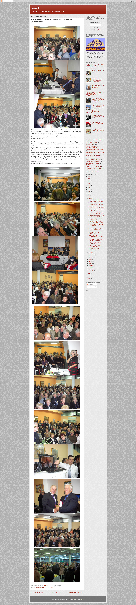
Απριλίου (91, 265)
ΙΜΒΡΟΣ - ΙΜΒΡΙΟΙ (90, 144)
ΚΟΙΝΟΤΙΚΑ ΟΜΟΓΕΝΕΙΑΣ (92, 147)
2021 (89, 181)
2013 (89, 196)
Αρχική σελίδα (56, 592)
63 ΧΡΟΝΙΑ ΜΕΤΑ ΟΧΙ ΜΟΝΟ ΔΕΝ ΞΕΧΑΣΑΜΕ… (98, 123)
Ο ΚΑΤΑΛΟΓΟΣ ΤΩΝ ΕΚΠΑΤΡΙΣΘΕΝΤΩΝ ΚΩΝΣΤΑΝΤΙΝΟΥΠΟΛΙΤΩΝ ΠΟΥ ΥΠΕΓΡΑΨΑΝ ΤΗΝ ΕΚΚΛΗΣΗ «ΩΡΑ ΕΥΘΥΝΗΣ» (95, 94)
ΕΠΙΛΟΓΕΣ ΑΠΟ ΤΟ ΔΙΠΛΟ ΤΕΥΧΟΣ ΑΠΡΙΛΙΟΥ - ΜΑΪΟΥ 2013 (95, 229)
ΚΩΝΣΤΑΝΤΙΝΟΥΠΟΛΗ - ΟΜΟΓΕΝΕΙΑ (94, 149)
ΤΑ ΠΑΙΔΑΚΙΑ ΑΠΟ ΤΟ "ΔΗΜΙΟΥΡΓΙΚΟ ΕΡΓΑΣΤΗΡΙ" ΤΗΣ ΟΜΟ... (95, 236)
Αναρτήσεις (90, 284)
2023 (89, 178)
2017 (89, 189)
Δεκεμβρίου (91, 198)
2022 (89, 180)
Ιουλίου (90, 259)
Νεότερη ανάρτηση (37, 592)
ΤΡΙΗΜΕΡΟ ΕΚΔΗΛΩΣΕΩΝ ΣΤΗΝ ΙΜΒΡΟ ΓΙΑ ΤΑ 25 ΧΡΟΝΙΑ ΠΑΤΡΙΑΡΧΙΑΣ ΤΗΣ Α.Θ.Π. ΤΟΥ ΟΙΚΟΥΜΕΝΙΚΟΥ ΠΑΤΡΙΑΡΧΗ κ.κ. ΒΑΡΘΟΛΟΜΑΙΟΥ (95, 109)
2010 (89, 276)
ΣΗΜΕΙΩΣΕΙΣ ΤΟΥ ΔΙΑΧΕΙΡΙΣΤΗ (93, 166)
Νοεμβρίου (91, 252)
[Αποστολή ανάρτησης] (52, 585)
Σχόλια (89, 286)
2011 (89, 275)
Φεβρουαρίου (92, 269)
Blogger (82, 599)
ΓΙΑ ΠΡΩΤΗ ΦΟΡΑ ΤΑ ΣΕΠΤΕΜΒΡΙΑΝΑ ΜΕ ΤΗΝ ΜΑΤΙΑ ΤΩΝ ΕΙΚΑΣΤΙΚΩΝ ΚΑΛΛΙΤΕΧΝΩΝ (98, 80)
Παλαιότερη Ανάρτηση (76, 592)
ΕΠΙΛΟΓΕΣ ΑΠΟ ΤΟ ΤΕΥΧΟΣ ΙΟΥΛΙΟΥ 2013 (95, 243)
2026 (89, 176)
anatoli (35, 8)
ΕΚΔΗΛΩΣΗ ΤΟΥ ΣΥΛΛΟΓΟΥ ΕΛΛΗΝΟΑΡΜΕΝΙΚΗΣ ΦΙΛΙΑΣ (95, 222)
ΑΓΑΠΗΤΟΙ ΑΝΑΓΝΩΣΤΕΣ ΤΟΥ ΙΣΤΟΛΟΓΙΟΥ (95, 249)
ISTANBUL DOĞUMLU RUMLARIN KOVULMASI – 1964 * (98, 116)
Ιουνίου (90, 261)
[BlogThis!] (56, 585)
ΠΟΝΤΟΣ (88, 164)
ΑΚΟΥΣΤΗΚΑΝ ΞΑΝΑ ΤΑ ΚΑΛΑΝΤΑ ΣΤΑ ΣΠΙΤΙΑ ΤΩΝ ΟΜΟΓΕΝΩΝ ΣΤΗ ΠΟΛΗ (98, 130)
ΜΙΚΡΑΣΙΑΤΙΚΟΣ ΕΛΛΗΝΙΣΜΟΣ (93, 155)
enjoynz (74, 599)
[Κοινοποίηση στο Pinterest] (60, 585)
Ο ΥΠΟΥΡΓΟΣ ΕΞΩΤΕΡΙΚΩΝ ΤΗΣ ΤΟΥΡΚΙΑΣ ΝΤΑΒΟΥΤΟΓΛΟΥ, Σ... (96, 213)
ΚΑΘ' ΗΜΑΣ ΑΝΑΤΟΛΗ (91, 146)
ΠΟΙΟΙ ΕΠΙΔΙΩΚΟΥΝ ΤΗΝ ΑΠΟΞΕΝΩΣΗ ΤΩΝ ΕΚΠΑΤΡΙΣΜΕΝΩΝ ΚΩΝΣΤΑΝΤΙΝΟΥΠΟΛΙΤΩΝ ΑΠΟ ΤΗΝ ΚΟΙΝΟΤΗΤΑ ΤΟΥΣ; (95, 66)
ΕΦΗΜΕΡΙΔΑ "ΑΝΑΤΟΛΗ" (91, 142)
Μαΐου (90, 263)
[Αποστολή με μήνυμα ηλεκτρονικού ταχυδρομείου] (55, 585)
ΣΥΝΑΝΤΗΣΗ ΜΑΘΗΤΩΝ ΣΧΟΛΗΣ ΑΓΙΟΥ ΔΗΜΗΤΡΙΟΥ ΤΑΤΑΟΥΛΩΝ (96, 207)
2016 (89, 191)
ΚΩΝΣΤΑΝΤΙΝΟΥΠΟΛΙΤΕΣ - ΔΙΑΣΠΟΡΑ (44, 587)
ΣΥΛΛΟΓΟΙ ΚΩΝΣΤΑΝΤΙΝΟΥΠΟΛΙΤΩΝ (94, 168)
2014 (89, 195)
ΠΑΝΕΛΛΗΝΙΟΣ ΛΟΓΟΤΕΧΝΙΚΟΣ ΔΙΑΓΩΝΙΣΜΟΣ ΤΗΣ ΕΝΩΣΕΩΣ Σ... (95, 225)
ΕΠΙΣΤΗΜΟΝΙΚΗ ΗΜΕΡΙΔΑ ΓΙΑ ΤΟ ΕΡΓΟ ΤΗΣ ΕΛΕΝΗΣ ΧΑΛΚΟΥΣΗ (96, 216)
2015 (89, 193)
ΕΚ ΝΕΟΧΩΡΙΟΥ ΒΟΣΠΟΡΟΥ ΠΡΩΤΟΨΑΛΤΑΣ (95, 219)
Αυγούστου (91, 257)
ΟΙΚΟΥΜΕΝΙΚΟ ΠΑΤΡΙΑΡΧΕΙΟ (93, 159)
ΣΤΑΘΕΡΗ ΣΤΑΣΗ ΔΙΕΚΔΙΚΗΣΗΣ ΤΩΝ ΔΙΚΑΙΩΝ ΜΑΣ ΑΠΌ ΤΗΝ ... (96, 201)
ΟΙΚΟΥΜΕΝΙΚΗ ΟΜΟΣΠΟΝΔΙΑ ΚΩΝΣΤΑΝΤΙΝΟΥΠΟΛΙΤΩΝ (93, 157)
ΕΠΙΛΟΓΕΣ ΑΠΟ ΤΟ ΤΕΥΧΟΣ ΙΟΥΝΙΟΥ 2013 (95, 233)
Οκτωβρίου (91, 254)
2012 (89, 273)
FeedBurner (98, 29)
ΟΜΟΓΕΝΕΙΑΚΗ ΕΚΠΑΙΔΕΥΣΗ (93, 163)
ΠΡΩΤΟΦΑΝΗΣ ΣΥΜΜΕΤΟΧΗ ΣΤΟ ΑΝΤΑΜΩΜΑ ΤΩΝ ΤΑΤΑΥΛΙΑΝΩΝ (96, 204)
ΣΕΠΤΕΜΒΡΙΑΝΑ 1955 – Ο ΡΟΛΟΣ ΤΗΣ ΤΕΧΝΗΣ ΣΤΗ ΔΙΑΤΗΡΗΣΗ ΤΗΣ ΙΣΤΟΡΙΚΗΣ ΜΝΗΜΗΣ (98, 100)
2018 (89, 187)
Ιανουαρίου (91, 270)
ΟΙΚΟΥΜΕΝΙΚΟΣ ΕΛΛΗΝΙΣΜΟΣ (93, 161)
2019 (89, 185)
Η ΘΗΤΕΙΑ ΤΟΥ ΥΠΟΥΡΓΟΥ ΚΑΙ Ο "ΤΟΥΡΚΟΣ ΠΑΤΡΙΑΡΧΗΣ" (98, 86)
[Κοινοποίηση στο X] (58, 585)
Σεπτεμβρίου (92, 255)
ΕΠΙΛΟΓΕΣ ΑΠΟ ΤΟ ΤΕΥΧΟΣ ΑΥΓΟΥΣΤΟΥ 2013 (95, 246)
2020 (89, 183)
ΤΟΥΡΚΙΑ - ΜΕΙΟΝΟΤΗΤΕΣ (92, 171)
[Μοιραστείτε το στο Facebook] (59, 585)
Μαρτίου (91, 267)
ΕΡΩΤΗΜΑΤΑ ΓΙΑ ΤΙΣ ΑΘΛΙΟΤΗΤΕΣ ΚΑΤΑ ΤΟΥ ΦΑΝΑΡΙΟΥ (96, 240)
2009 (89, 278)
